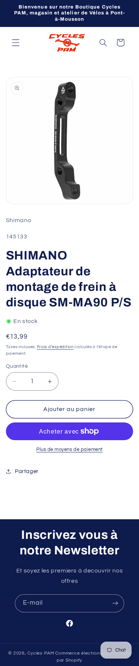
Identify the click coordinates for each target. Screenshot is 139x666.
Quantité (17, 366)
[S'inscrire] (115, 603)
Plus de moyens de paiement (69, 449)
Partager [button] (27, 471)
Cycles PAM (40, 653)
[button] (15, 42)
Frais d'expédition (55, 347)
